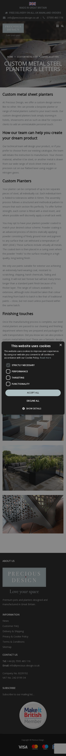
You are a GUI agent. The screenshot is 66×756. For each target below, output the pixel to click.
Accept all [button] (33, 392)
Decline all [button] (33, 400)
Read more (45, 357)
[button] (33, 408)
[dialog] (33, 378)
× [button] (60, 345)
